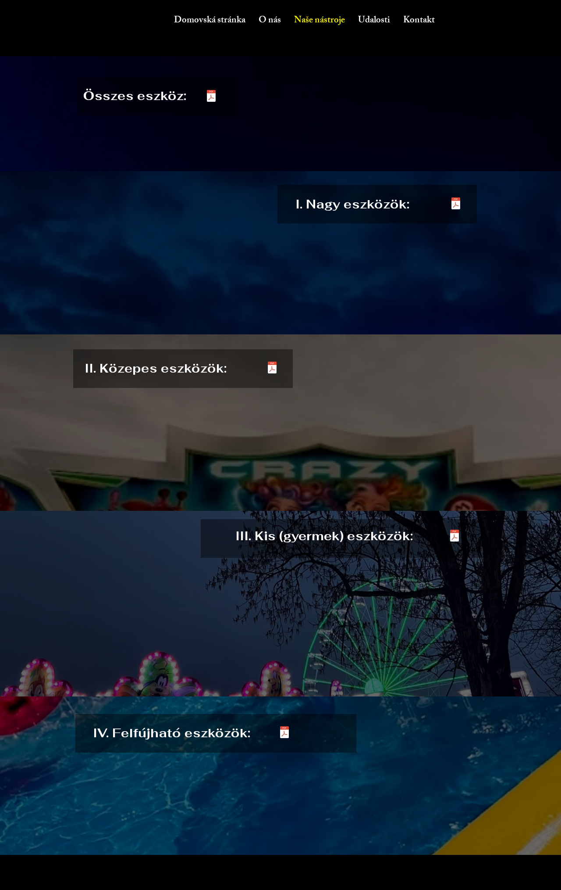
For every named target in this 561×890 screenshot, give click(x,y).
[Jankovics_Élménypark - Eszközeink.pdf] (211, 97)
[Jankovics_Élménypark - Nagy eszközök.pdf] (455, 204)
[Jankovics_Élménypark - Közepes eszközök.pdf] (272, 368)
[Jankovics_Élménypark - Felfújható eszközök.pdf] (284, 733)
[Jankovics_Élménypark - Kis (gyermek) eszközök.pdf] (454, 536)
